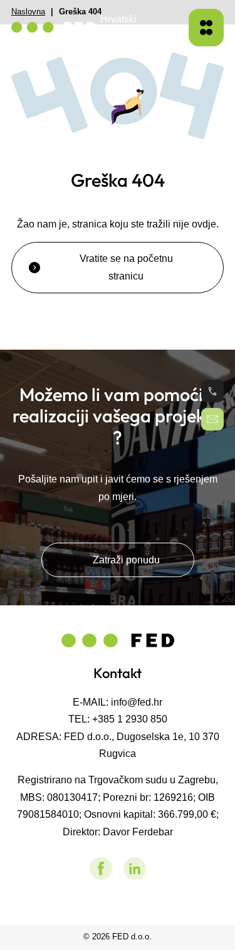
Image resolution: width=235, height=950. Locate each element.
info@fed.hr (136, 701)
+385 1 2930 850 (129, 718)
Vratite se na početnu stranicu (126, 267)
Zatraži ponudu (126, 559)
